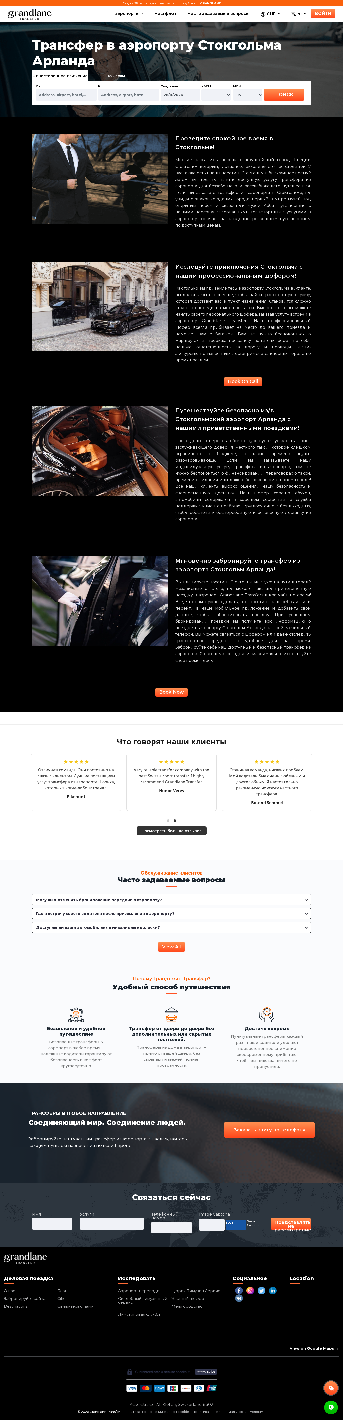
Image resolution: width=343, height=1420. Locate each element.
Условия (257, 1412)
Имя (36, 1214)
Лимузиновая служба (139, 1314)
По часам (115, 75)
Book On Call (243, 381)
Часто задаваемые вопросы (218, 13)
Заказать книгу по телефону (269, 1130)
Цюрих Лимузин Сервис (196, 1290)
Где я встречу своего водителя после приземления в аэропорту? (105, 913)
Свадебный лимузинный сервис (142, 1300)
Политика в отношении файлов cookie (156, 1412)
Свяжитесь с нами (75, 1306)
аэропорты (127, 13)
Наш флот (165, 13)
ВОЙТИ (323, 13)
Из (38, 86)
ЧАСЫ (206, 86)
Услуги (87, 1214)
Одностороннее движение (60, 75)
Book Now (171, 692)
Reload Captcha (253, 1223)
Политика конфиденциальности (219, 1412)
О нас (9, 1290)
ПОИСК (284, 94)
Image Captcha (214, 1214)
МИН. (237, 86)
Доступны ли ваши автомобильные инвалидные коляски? (98, 927)
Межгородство (187, 1306)
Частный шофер (188, 1298)
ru (299, 14)
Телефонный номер (165, 1216)
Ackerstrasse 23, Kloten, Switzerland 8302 (171, 1404)
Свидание (169, 86)
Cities (62, 1298)
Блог (62, 1290)
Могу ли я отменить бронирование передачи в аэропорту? (99, 899)
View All (171, 947)
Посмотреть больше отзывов (172, 830)
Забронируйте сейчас (26, 1298)
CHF (271, 14)
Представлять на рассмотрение (292, 1225)
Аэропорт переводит (139, 1290)
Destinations (15, 1306)
